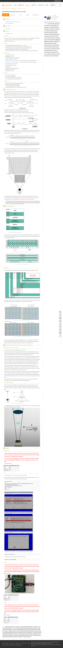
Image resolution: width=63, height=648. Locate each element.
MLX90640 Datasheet (9, 23)
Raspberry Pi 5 (16, 633)
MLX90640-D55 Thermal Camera (11, 60)
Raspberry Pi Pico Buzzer (27, 636)
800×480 (38, 628)
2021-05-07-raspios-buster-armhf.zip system (17, 475)
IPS (39, 626)
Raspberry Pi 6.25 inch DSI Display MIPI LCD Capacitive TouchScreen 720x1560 (52, 43)
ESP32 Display (17, 626)
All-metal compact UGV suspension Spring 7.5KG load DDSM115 (51, 27)
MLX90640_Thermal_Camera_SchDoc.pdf (12, 21)
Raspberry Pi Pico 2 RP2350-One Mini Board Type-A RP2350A (26, 628)
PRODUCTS (21, 5)
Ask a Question (36, 14)
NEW (16, 5)
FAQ (20, 14)
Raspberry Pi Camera (21, 8)
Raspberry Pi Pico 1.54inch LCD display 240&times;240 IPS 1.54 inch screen (21, 635)
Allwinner (13, 628)
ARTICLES (27, 5)
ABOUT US (33, 5)
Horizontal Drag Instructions (9, 626)
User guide (6, 14)
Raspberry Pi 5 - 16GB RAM (51, 48)
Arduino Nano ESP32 (47, 52)
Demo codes (7, 28)
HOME (3, 8)
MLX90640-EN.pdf (9, 33)
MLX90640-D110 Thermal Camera (11, 62)
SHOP (47, 5)
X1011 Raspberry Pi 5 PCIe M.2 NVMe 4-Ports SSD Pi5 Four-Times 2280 (51, 47)
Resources (13, 14)
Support (27, 14)
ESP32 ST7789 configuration (7, 629)
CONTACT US (41, 5)
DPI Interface (36, 626)
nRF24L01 (55, 50)
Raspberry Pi (14, 8)
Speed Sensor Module (54, 55)
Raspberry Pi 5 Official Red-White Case (27, 626)
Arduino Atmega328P (53, 25)
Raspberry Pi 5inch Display (7, 628)
